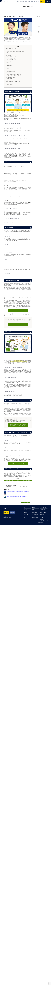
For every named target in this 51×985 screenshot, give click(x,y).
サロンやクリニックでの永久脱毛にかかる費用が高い (14, 74)
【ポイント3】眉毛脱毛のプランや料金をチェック (13, 59)
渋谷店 (12, 480)
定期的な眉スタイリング (10, 84)
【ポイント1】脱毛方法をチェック (11, 56)
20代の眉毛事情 (42, 509)
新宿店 (7, 480)
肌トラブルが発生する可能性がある (11, 77)
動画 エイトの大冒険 (43, 512)
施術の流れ (26, 1)
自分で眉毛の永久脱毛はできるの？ (10, 71)
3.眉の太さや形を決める (10, 65)
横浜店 (29, 480)
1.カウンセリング (9, 62)
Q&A (24, 517)
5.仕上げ (8, 68)
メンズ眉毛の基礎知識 (43, 507)
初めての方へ (26, 509)
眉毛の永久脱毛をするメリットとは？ (11, 48)
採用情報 (41, 519)
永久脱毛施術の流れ (8, 61)
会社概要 (41, 517)
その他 (38, 32)
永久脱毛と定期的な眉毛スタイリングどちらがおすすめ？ (13, 81)
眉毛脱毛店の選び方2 (8, 55)
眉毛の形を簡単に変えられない (11, 78)
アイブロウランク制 (35, 514)
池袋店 (23, 480)
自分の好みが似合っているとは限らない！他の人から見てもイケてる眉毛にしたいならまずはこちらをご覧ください (18, 324)
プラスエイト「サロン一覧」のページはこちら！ (18, 463)
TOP (17, 1)
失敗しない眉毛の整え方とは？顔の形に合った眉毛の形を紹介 (18, 310)
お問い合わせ (42, 514)
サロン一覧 (35, 1)
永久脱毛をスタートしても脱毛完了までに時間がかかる (14, 75)
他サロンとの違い (34, 512)
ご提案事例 (33, 509)
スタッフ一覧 (26, 514)
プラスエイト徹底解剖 (35, 517)
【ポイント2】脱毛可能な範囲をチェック (12, 58)
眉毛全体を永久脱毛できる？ (9, 80)
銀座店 (18, 480)
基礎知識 (38, 31)
